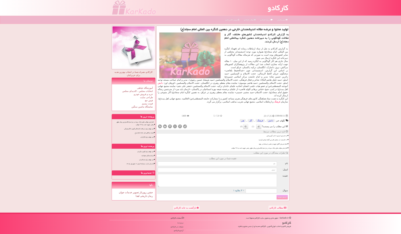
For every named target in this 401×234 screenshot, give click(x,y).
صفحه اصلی (281, 19)
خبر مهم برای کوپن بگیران (145, 151)
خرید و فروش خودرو (143, 94)
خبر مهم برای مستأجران (146, 159)
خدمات (128, 192)
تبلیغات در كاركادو (177, 226)
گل (250, 120)
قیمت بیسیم (147, 103)
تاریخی (143, 196)
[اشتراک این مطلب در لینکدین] (165, 126)
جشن (150, 192)
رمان (150, 196)
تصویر (135, 192)
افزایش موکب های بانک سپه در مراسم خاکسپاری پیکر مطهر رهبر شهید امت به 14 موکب (259, 148)
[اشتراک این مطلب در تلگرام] (185, 126)
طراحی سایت (146, 97)
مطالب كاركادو (249, 19)
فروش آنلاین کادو (231, 19)
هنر (242, 120)
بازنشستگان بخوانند (147, 155)
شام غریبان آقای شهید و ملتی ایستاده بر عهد (273, 144)
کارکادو (278, 8)
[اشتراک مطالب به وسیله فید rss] (160, 126)
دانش (160, 83)
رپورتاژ (143, 192)
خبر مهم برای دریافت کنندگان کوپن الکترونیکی (139, 128)
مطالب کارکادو (277, 208)
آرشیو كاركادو (178, 230)
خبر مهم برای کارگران (147, 137)
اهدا (137, 196)
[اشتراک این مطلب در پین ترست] (170, 126)
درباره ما (180, 222)
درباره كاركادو (265, 19)
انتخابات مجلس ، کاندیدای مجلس (137, 91)
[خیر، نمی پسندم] (245, 126)
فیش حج (149, 100)
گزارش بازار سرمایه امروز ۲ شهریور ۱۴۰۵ (140, 163)
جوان (121, 192)
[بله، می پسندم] (258, 126)
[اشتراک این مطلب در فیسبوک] (180, 126)
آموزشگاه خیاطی (145, 88)
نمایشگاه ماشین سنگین (142, 107)
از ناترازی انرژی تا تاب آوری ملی (277, 135)
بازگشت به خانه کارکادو (185, 208)
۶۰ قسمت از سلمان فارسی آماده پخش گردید (273, 139)
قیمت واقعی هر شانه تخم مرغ (144, 132)
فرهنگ (277, 102)
